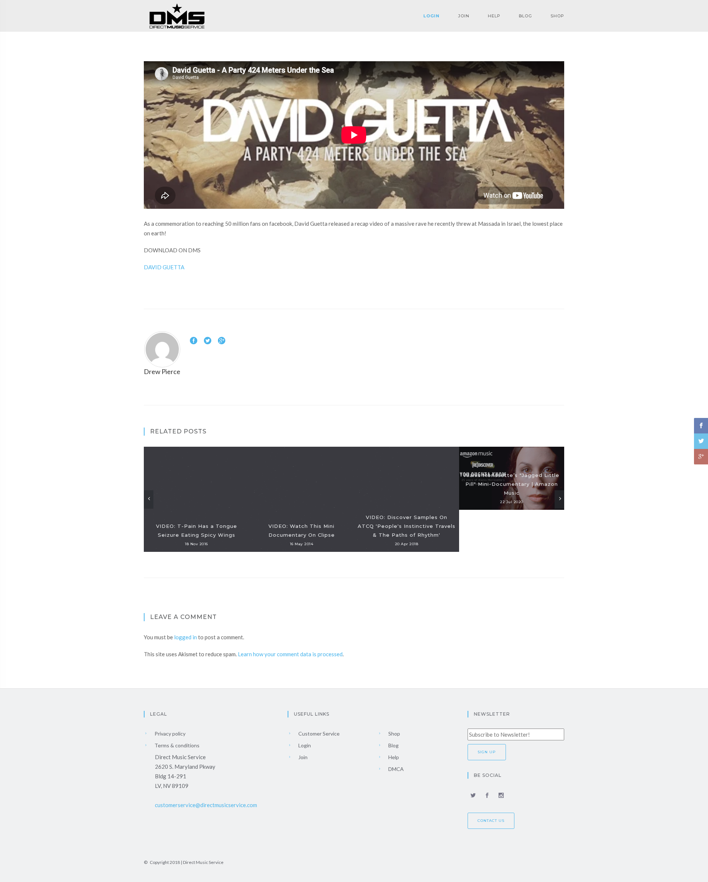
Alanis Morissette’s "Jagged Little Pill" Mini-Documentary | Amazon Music (511, 484)
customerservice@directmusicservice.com (206, 805)
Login (431, 15)
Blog (525, 15)
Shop (557, 15)
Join (463, 15)
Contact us (491, 820)
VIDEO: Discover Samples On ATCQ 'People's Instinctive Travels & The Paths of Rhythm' (406, 526)
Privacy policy (169, 733)
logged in (185, 637)
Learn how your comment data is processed (290, 654)
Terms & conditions (176, 745)
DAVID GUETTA (164, 267)
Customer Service (318, 733)
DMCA (395, 769)
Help (494, 15)
